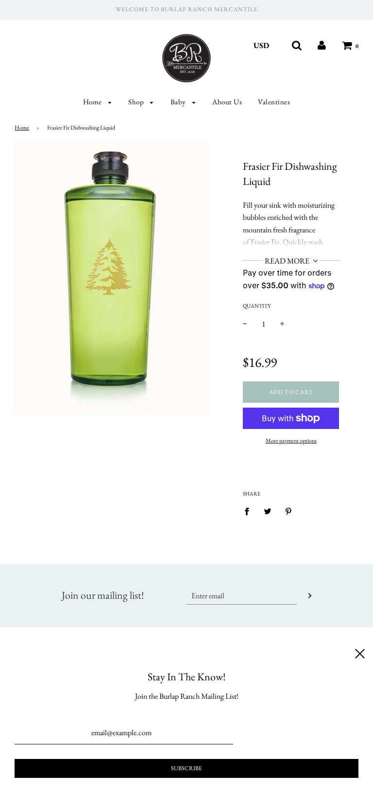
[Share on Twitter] (267, 510)
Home (93, 101)
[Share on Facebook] (249, 510)
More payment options (291, 441)
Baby (179, 101)
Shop (137, 101)
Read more (288, 261)
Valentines (274, 101)
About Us (227, 101)
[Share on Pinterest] (288, 510)
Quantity (257, 305)
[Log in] (322, 45)
